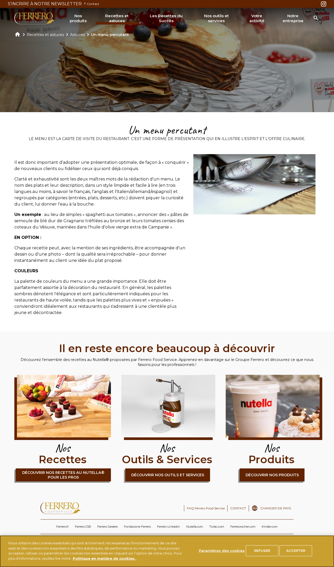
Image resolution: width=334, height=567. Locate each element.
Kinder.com (270, 526)
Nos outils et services (216, 18)
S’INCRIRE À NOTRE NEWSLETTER (45, 3)
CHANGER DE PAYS (275, 508)
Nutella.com (194, 526)
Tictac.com (216, 526)
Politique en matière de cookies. (104, 558)
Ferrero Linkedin (168, 526)
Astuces (77, 34)
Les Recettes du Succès (166, 18)
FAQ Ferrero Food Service (206, 508)
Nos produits (78, 18)
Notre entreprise (293, 18)
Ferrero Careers (107, 526)
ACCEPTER (296, 550)
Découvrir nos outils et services (167, 475)
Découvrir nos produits (272, 475)
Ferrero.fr (62, 526)
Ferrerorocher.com (242, 526)
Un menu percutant (110, 34)
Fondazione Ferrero (137, 526)
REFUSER (262, 550)
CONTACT (238, 508)
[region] (167, 551)
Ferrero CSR (83, 526)
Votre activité (256, 18)
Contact (93, 4)
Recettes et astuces (117, 18)
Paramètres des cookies (222, 550)
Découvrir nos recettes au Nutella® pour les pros (63, 475)
